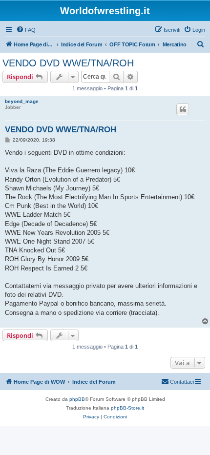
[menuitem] (26, 30)
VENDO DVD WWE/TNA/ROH (68, 63)
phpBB (77, 399)
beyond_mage (22, 101)
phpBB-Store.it (127, 408)
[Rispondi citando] (182, 109)
